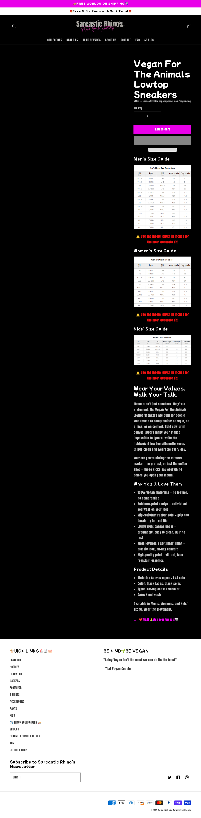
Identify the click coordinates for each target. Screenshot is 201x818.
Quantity (138, 108)
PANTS (13, 709)
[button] (162, 140)
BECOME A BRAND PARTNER (25, 736)
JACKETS (15, 681)
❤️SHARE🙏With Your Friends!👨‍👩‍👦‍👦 (158, 620)
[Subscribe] (76, 777)
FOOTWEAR (16, 688)
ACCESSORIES (17, 702)
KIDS (12, 716)
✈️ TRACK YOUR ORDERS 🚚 (25, 722)
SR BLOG (14, 729)
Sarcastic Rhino (165, 810)
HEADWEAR (16, 674)
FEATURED (15, 660)
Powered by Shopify (182, 810)
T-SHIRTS (15, 695)
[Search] (14, 26)
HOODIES (14, 667)
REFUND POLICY (18, 750)
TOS (12, 743)
